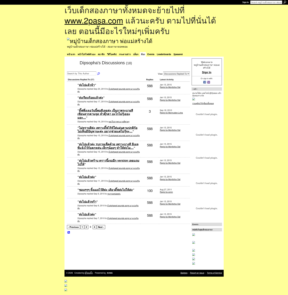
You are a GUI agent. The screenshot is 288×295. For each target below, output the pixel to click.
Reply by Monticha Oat (170, 87)
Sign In (245, 2)
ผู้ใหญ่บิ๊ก (89, 272)
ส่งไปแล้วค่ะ (87, 177)
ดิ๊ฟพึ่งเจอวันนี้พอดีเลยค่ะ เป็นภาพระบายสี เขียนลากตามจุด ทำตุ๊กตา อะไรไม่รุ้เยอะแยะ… (105, 114)
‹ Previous (73, 227)
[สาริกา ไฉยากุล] (72, 195)
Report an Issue (197, 272)
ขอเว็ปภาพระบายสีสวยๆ (118, 121)
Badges (184, 272)
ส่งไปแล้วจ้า (87, 85)
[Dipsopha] (72, 68)
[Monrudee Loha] (72, 116)
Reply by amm (166, 191)
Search (285, 2)
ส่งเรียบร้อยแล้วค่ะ (91, 97)
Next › (101, 227)
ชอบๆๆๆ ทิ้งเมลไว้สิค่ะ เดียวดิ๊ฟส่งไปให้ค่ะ (106, 189)
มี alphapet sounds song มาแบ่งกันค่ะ (109, 90)
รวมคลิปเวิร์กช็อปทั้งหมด (203, 103)
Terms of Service (214, 272)
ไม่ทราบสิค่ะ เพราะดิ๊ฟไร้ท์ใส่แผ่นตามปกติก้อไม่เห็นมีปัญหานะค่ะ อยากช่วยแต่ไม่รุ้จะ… (108, 129)
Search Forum (98, 73)
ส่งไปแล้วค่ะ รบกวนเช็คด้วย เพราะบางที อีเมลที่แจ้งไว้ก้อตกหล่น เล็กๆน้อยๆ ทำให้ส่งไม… (108, 146)
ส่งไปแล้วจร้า (87, 201)
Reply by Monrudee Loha (171, 112)
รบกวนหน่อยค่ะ (114, 193)
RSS (68, 232)
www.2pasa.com (93, 20)
